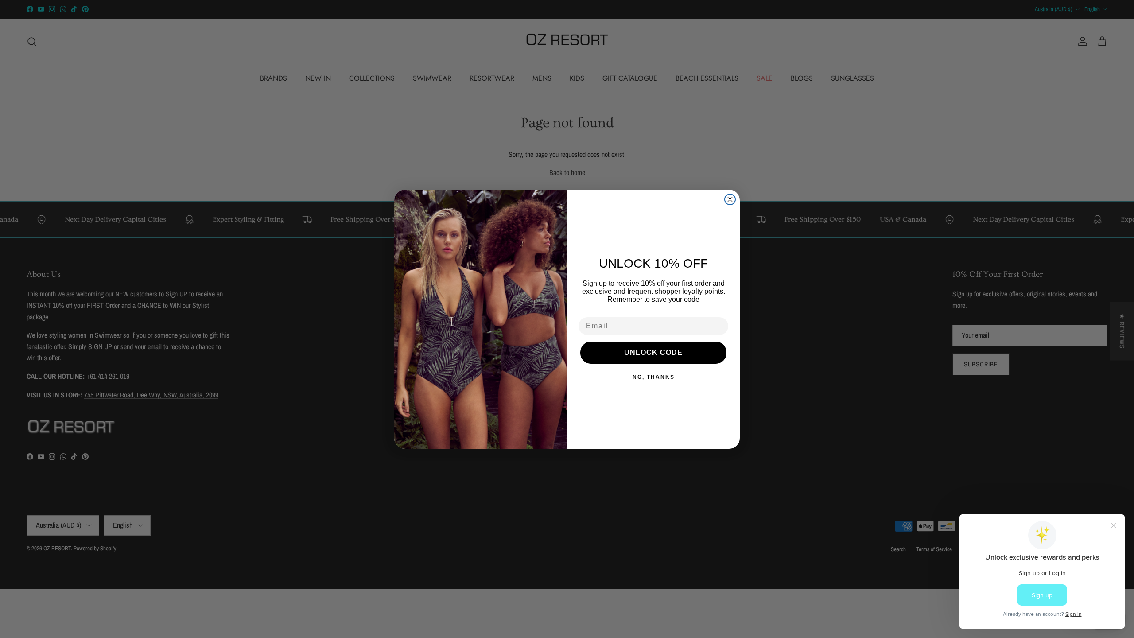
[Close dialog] (730, 199)
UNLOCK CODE (653, 352)
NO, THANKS (654, 377)
